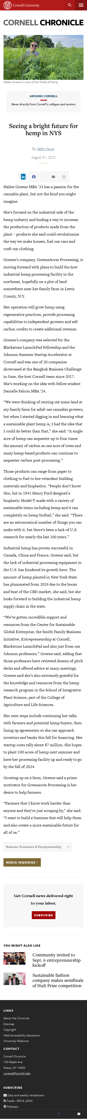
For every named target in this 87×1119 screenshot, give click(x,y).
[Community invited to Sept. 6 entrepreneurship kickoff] (14, 958)
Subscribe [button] (43, 915)
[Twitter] (69, 1114)
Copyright (9, 1029)
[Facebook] (59, 1114)
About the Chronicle (16, 1018)
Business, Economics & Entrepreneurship (33, 847)
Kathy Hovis (45, 148)
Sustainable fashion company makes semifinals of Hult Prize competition (57, 980)
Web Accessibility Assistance (21, 1035)
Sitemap (8, 1024)
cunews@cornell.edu (16, 1073)
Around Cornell (44, 96)
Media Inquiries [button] (21, 862)
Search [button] (69, 5)
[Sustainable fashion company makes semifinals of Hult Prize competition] (14, 979)
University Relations (16, 1040)
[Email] (79, 1114)
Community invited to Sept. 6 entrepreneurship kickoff (56, 960)
